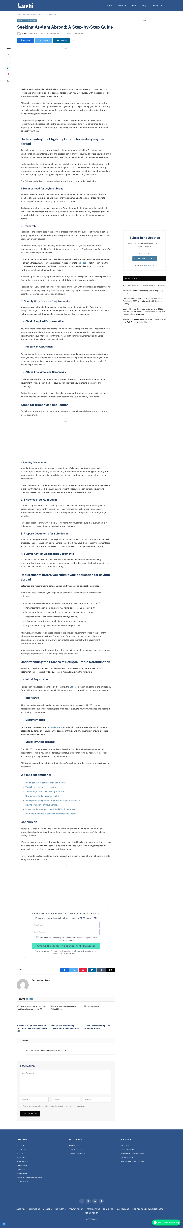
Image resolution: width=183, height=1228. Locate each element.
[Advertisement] (66, 66)
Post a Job (124, 1145)
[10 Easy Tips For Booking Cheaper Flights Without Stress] (66, 1013)
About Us (122, 5)
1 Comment (69, 33)
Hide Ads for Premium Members (29, 1177)
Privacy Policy (73, 953)
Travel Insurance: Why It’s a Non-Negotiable (97, 1027)
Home (109, 5)
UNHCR (73, 687)
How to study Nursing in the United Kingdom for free (50, 809)
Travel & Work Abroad (27, 21)
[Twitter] (8, 61)
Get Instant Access (144, 259)
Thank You (21, 1169)
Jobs (134, 5)
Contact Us (157, 5)
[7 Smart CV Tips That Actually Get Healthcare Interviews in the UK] (32, 1013)
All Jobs (20, 1153)
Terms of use (60, 953)
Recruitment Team (30, 33)
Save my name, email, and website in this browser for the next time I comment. (54, 1106)
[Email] (8, 80)
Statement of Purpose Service (132, 1153)
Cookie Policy (22, 1181)
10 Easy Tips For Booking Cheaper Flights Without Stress (66, 1027)
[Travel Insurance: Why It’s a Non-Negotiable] (99, 1013)
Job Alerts (21, 1157)
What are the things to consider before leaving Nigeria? (51, 813)
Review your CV (127, 1157)
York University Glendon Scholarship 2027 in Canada (144, 285)
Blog (144, 5)
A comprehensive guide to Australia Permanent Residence (52, 800)
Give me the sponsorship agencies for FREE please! (66, 945)
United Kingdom (75, 1149)
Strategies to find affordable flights (42, 796)
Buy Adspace (22, 1173)
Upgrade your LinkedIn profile (132, 1161)
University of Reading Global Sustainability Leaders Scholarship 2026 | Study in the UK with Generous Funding (143, 301)
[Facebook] (8, 55)
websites (82, 263)
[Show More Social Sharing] (73, 40)
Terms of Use (22, 1165)
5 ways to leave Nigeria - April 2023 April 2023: (51, 1050)
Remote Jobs (74, 1145)
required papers (54, 727)
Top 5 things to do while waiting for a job (44, 791)
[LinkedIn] (8, 67)
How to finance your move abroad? (41, 805)
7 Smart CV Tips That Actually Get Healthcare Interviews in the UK (32, 1028)
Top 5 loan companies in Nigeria (40, 787)
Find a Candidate (127, 1149)
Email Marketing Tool (147, 265)
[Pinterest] (8, 74)
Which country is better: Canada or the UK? (45, 782)
